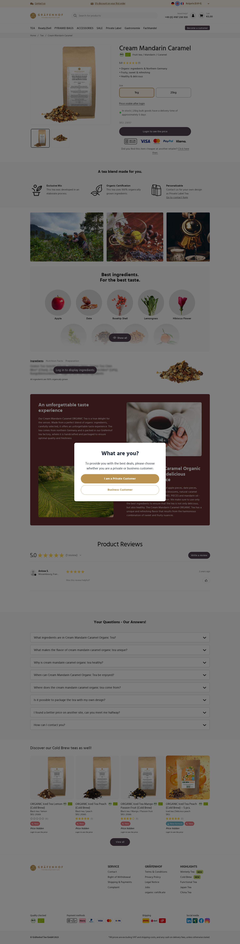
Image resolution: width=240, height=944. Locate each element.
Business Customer (120, 489)
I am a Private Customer (120, 478)
